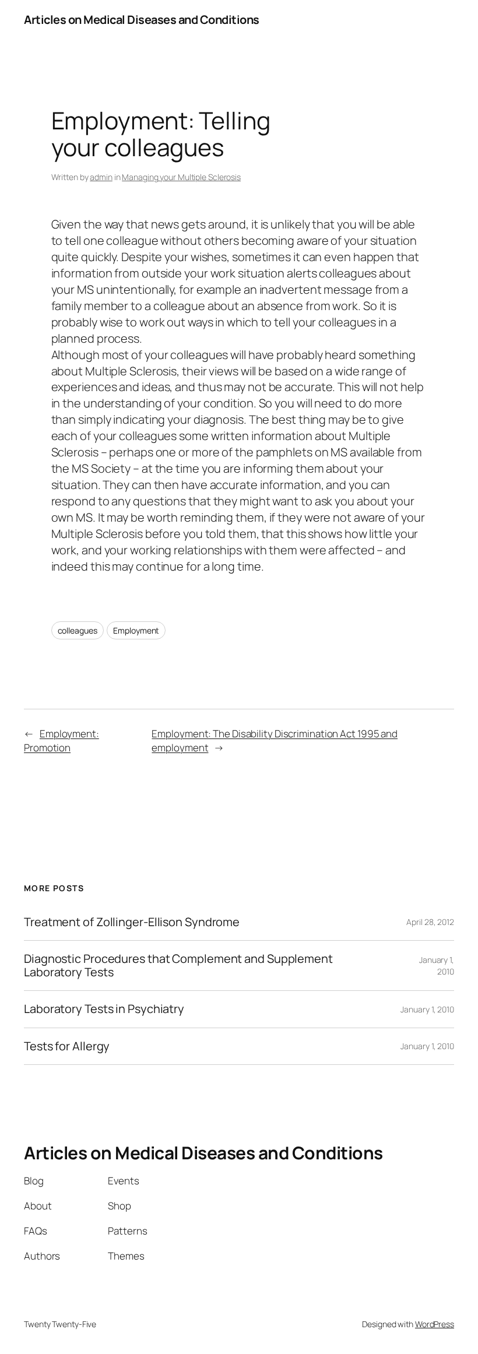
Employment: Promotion (61, 740)
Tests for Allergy (67, 1046)
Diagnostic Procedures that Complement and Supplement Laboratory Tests (178, 965)
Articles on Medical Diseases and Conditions (141, 19)
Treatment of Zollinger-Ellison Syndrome (132, 922)
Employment (136, 630)
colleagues (77, 630)
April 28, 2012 (430, 921)
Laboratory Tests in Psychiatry (104, 1009)
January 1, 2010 (427, 1009)
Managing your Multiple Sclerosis (181, 176)
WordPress (434, 1324)
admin (101, 176)
